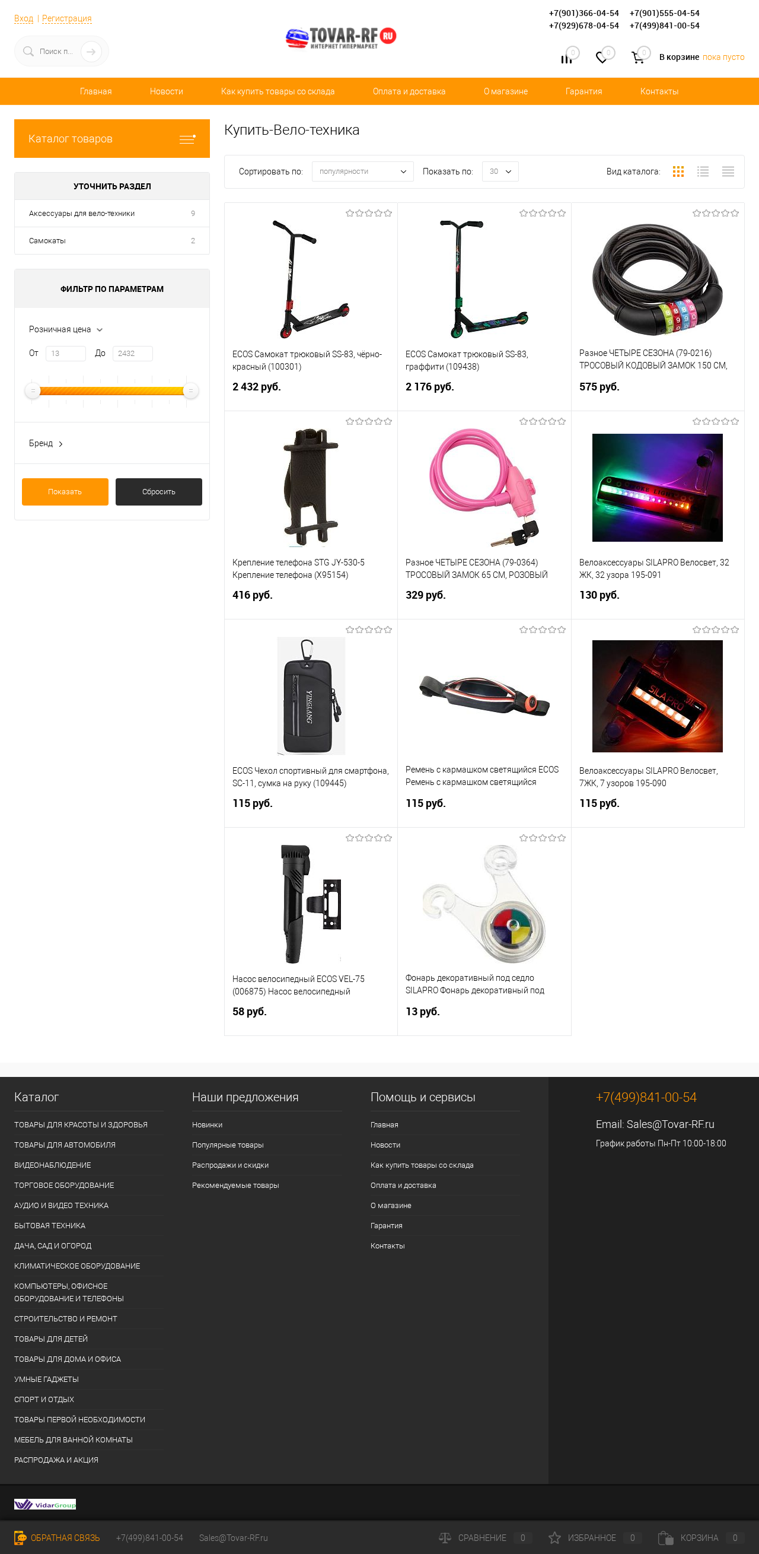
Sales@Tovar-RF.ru (671, 1124)
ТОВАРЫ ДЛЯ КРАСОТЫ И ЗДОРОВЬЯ (81, 1124)
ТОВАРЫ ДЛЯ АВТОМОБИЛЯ (65, 1144)
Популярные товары (228, 1144)
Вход (23, 18)
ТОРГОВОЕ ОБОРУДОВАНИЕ (64, 1185)
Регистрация (67, 18)
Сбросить (159, 491)
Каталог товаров (70, 138)
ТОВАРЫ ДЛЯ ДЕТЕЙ (51, 1338)
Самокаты (47, 240)
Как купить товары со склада (278, 91)
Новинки (207, 1124)
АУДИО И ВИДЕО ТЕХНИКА (61, 1205)
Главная (96, 91)
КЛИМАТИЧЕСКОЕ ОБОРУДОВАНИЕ (77, 1265)
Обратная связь (64, 1538)
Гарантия (584, 91)
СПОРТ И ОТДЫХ (44, 1399)
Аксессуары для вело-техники (82, 213)
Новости (166, 91)
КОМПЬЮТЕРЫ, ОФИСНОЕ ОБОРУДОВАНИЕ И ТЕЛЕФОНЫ (69, 1292)
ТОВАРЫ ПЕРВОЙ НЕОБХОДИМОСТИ (79, 1419)
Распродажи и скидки (230, 1165)
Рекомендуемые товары (235, 1185)
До (100, 353)
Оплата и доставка (409, 91)
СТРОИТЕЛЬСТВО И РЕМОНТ (65, 1318)
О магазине (506, 91)
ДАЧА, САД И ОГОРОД (52, 1245)
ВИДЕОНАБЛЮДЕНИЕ (52, 1165)
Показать (65, 491)
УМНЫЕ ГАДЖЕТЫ (46, 1379)
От (34, 353)
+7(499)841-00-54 (149, 1538)
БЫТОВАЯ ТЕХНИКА (49, 1225)
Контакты (659, 91)
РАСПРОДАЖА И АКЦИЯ (56, 1460)
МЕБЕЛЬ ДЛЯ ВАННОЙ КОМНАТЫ (73, 1439)
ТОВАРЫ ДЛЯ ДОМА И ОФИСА (67, 1359)
